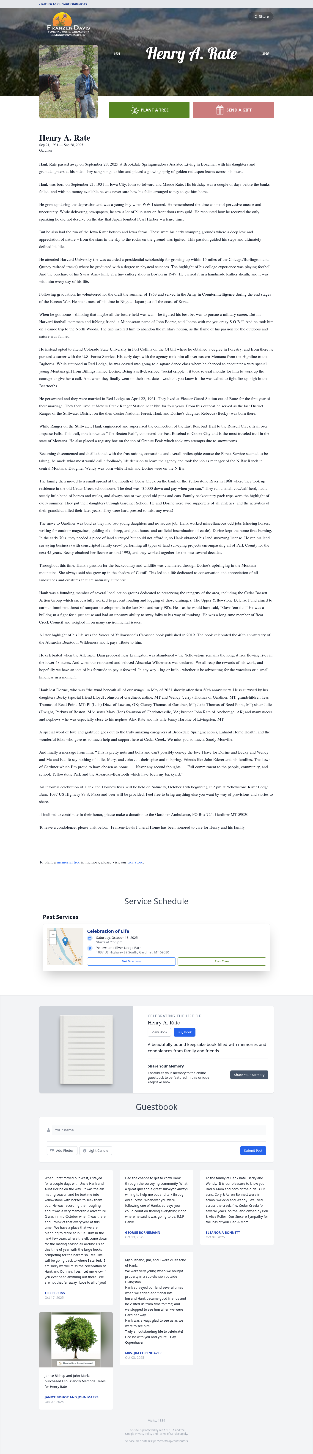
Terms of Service (169, 1434)
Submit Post (253, 1150)
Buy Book (185, 1032)
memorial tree (68, 862)
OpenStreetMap (161, 1441)
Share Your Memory (249, 1075)
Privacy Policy (143, 1434)
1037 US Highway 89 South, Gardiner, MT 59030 (132, 952)
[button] (65, 941)
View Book (159, 1032)
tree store (135, 862)
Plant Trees (222, 961)
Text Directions (131, 961)
